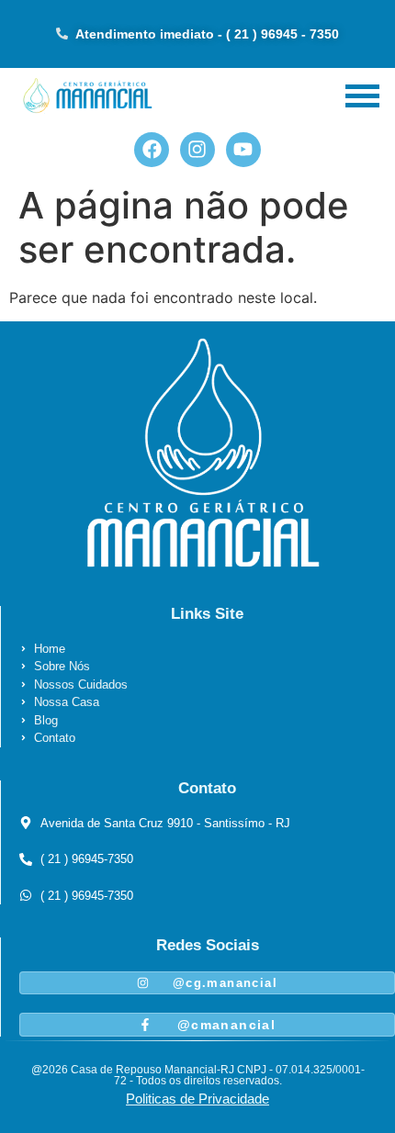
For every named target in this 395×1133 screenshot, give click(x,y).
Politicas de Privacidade (197, 1098)
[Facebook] (151, 149)
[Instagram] (197, 149)
